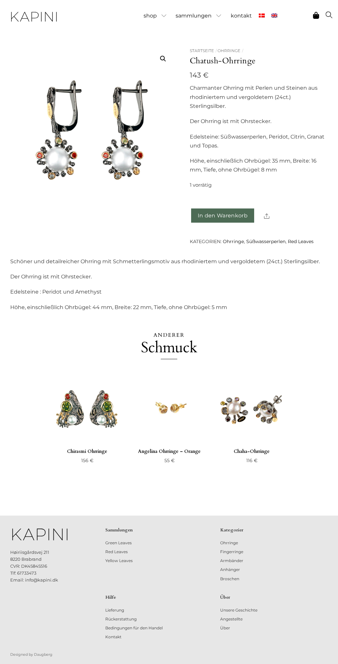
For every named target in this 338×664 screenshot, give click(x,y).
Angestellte (231, 619)
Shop (150, 16)
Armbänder (231, 560)
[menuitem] (261, 16)
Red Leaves (301, 241)
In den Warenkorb (223, 215)
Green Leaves (118, 542)
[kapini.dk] (34, 17)
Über (225, 627)
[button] (163, 59)
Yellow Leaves (119, 560)
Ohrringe (229, 50)
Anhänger (230, 569)
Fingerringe (231, 551)
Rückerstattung (121, 619)
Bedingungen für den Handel (134, 627)
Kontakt (241, 16)
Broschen (229, 578)
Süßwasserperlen (266, 241)
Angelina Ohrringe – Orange (169, 451)
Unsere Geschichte (238, 610)
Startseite (202, 50)
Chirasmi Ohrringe (87, 451)
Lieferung (114, 610)
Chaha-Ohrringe (252, 451)
